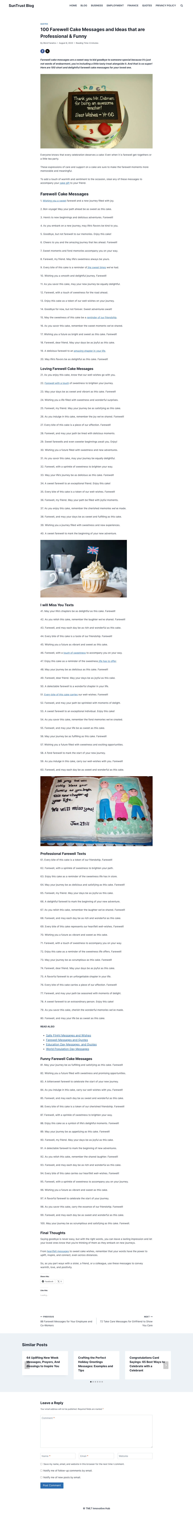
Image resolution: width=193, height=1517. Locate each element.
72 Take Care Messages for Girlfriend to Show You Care (126, 1321)
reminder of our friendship (101, 317)
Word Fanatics (49, 43)
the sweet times (96, 267)
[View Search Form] (181, 5)
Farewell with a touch (57, 383)
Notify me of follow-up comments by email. (67, 1470)
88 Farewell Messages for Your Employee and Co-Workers (66, 1321)
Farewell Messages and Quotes (67, 1040)
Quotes (147, 5)
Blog (84, 5)
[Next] (165, 1365)
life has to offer (107, 661)
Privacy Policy (166, 5)
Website (123, 1456)
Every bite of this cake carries (61, 694)
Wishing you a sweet (54, 200)
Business (97, 5)
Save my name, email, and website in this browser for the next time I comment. (84, 1464)
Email (84, 1456)
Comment (48, 1418)
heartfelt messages (58, 1251)
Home (73, 5)
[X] (47, 51)
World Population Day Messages (67, 1049)
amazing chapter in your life (89, 350)
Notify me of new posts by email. (62, 1477)
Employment (115, 5)
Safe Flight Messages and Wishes (68, 1035)
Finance (132, 5)
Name (46, 1456)
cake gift (65, 183)
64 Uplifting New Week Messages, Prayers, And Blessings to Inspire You (43, 1362)
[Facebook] (42, 51)
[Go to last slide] (27, 1365)
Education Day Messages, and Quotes (71, 1044)
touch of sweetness (74, 652)
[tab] (91, 1382)
